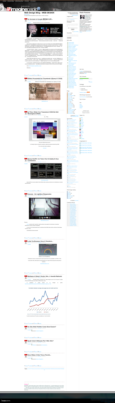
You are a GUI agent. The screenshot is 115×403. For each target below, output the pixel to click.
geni (81, 137)
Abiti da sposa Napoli (72, 54)
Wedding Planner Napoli (73, 85)
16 (39, 368)
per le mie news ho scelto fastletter (72, 170)
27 (50, 368)
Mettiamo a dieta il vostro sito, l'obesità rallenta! (45, 276)
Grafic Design (70, 104)
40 (63, 368)
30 (53, 368)
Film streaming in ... (73, 218)
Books (69, 94)
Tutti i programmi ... (73, 209)
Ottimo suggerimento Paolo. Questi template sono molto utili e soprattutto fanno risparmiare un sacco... (72, 141)
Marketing (69, 197)
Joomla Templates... (73, 206)
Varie (69, 198)
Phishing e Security (71, 109)
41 (44, 369)
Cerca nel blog (76, 31)
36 (59, 368)
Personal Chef (71, 65)
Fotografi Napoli (71, 86)
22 (45, 368)
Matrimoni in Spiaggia (72, 46)
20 (43, 368)
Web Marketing (70, 113)
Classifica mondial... (73, 207)
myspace (82, 132)
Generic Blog (11, 1)
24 (47, 368)
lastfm (82, 135)
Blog (69, 194)
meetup (82, 131)
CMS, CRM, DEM (71, 95)
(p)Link (26, 75)
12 (35, 368)
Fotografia (69, 103)
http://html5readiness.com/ (44, 263)
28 (51, 368)
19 (42, 368)
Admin (29, 20)
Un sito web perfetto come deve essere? (42, 327)
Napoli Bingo (71, 59)
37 (60, 368)
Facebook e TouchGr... (73, 225)
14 (37, 368)
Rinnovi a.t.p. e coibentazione (73, 45)
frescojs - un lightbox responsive (39, 194)
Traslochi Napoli (71, 42)
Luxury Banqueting (72, 51)
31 (54, 368)
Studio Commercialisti (72, 82)
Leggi (85, 73)
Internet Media (70, 105)
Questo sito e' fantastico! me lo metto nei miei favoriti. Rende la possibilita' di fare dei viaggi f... (72, 134)
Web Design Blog (19, 1)
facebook (82, 122)
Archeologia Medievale (72, 83)
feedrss (82, 119)
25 (48, 368)
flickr (81, 134)
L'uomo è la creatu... (73, 223)
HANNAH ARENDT (75, 15)
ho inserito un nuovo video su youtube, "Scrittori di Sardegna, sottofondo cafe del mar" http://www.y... (72, 148)
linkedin (82, 123)
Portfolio (27, 1)
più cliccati (76, 115)
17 (40, 368)
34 (57, 368)
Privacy (81, 107)
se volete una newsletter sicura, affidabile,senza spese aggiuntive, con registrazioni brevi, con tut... (71, 157)
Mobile (69, 108)
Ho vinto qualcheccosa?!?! (71, 175)
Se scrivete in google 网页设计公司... (40, 19)
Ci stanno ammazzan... (73, 210)
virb (81, 129)
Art (68, 192)
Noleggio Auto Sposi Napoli (73, 78)
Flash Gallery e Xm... (73, 208)
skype (82, 128)
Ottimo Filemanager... (73, 224)
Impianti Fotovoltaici (72, 70)
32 (55, 368)
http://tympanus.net (45, 101)
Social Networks (70, 110)
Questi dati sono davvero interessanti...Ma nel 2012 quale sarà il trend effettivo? (72, 127)
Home (5, 1)
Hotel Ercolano (71, 77)
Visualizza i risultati (83, 92)
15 (38, 368)
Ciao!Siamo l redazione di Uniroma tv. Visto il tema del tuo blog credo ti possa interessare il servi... (72, 167)
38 (61, 368)
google (82, 120)
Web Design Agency (72, 79)
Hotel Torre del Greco (72, 74)
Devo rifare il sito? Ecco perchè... (39, 355)
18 (41, 368)
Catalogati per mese (75, 116)
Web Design (39, 20)
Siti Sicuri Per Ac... (73, 215)
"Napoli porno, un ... (73, 217)
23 (46, 368)
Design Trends (70, 98)
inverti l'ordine (27, 14)
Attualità (69, 93)
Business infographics (39, 359)
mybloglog (82, 138)
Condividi (29, 22)
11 (34, 368)
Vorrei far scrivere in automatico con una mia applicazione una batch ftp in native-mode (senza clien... (72, 161)
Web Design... (81, 79)
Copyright (81, 106)
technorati (82, 125)
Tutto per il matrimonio (72, 66)
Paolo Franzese (85, 12)
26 (49, 368)
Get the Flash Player (83, 96)
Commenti (30, 75)
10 (33, 368)
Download (44, 148)
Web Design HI (89, 147)
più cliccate (76, 200)
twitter (82, 117)
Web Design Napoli (72, 81)
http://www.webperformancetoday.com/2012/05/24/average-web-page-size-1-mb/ (38, 283)
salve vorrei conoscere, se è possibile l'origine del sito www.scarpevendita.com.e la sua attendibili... (72, 153)
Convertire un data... (73, 216)
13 (36, 368)
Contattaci (33, 1)
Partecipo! (69, 186)
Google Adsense (72, 19)
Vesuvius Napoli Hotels (72, 73)
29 (52, 368)
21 (44, 368)
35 (58, 368)
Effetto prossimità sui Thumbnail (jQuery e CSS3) (45, 78)
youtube (82, 126)
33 (56, 368)
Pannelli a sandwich (72, 47)
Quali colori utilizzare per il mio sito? (41, 341)
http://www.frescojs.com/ (45, 220)
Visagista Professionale (72, 50)
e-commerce (70, 100)
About (81, 104)
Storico (36, 75)
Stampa (40, 75)
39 (62, 368)
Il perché (81, 105)
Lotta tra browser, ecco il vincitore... (40, 241)
